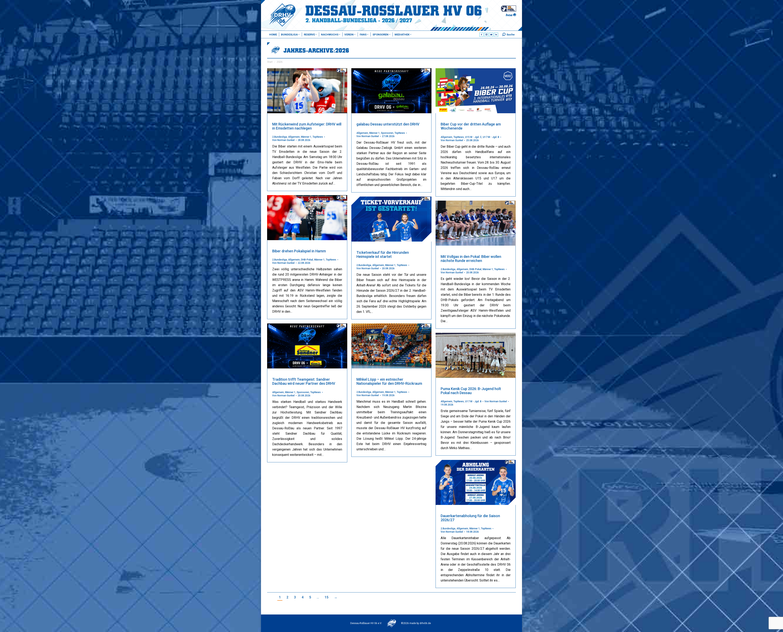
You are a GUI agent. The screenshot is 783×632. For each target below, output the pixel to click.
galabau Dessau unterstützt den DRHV (387, 124)
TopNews (318, 136)
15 (326, 597)
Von (283, 140)
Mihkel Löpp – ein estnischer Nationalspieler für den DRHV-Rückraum (389, 381)
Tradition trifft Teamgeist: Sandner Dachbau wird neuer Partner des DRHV (303, 381)
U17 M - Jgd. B (491, 137)
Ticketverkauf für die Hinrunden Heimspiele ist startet (382, 254)
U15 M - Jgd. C (473, 137)
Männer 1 (306, 136)
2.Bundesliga (279, 136)
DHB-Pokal (307, 259)
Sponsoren (387, 133)
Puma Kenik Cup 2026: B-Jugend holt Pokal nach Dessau (471, 391)
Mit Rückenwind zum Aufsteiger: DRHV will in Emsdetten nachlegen (306, 126)
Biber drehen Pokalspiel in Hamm (299, 251)
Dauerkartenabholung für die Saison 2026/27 (470, 518)
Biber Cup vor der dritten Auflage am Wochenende (471, 126)
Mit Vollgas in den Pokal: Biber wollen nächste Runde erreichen (471, 258)
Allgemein (294, 136)
